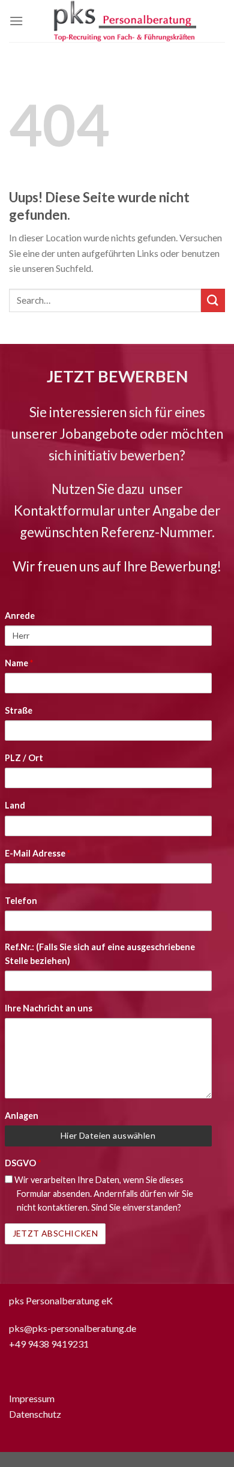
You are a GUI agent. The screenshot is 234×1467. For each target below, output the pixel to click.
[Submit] (213, 300)
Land (15, 805)
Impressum (32, 1398)
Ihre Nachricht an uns (48, 1008)
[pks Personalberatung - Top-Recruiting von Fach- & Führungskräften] (124, 21)
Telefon (21, 901)
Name (19, 663)
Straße (18, 710)
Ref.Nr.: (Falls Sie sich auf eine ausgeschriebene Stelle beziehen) (100, 954)
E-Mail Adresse (37, 853)
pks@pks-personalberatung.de (72, 1328)
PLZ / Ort (24, 758)
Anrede (20, 615)
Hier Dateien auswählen (108, 1135)
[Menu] (16, 20)
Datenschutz (35, 1414)
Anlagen (21, 1115)
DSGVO (23, 1163)
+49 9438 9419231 (49, 1343)
